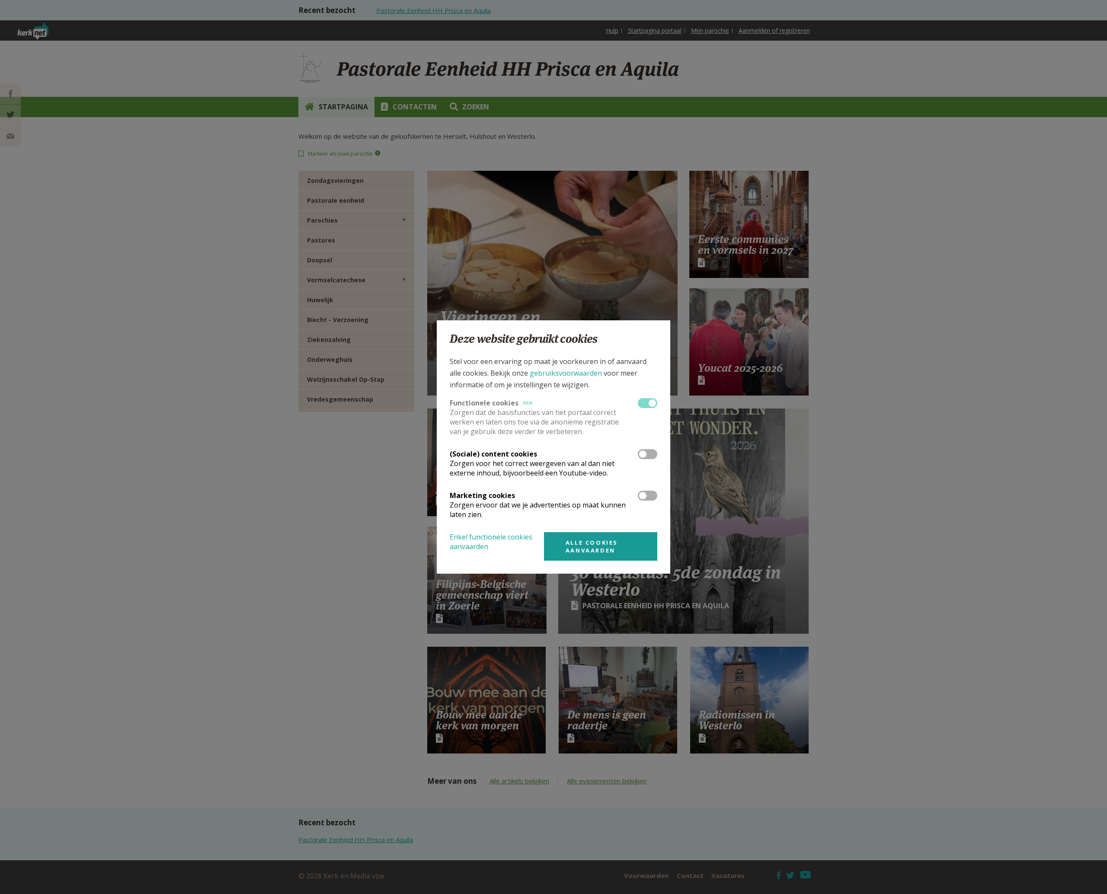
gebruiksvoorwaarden (566, 373)
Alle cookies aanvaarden (592, 546)
